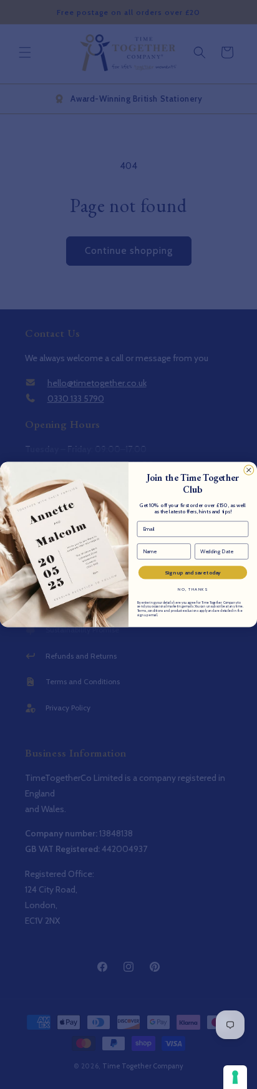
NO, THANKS (192, 589)
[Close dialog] (249, 470)
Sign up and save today (193, 572)
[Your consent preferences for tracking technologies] (235, 1077)
